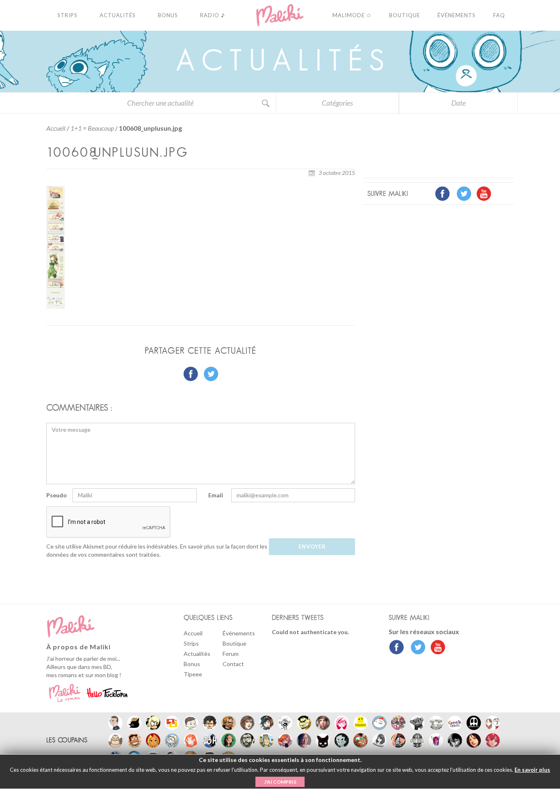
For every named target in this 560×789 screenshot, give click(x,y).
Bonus (192, 663)
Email (215, 495)
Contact (233, 663)
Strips (191, 643)
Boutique (234, 643)
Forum (231, 653)
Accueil (56, 128)
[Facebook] (397, 648)
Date (458, 102)
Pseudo (56, 495)
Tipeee (193, 674)
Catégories (337, 102)
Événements (239, 633)
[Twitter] (416, 648)
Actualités (197, 653)
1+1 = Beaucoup (92, 128)
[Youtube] (436, 648)
